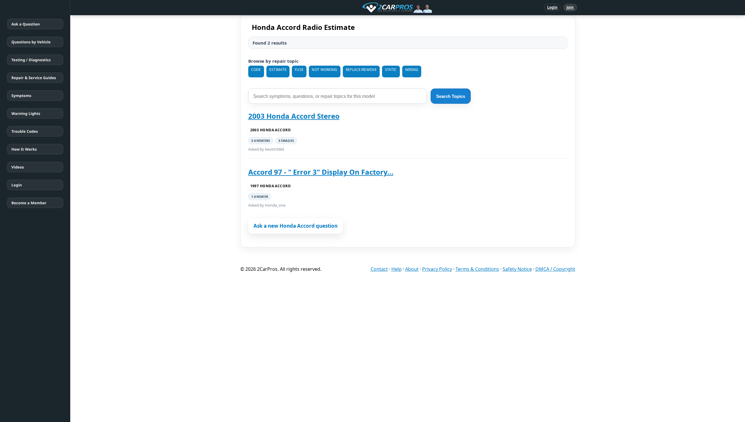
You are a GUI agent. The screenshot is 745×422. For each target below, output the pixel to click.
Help (396, 269)
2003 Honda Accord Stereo (294, 116)
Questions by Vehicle (31, 42)
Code (256, 69)
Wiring (412, 69)
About (412, 269)
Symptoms (21, 95)
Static (391, 69)
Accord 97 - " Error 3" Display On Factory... (320, 172)
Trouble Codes (24, 131)
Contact (379, 269)
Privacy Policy (437, 269)
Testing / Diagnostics (31, 59)
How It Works (24, 149)
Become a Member (29, 202)
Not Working (324, 69)
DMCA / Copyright (555, 269)
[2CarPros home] (366, 7)
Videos (17, 167)
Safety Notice (517, 269)
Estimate (278, 69)
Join (570, 7)
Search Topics (450, 96)
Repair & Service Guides (33, 77)
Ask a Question (25, 24)
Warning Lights (25, 113)
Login (552, 7)
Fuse (299, 69)
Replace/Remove (361, 69)
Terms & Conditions (477, 269)
